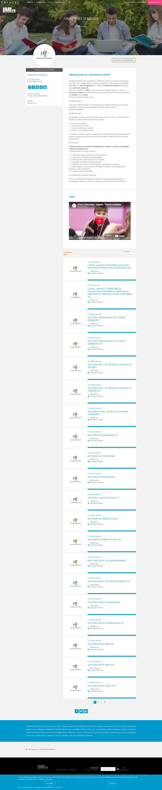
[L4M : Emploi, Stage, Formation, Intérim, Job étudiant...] (9, 10)
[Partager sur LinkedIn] (86, 711)
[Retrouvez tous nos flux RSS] (18, 2)
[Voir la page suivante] (105, 702)
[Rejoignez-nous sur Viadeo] (13, 2)
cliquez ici (59, 787)
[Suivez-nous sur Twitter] (5, 2)
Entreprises (60, 2)
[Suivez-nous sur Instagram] (7, 2)
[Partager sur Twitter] (81, 711)
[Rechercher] (70, 2)
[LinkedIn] (37, 87)
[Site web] (29, 87)
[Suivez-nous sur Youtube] (15, 2)
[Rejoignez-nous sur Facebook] (2, 2)
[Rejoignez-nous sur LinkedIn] (10, 2)
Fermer (144, 776)
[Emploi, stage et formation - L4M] (26, 749)
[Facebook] (33, 87)
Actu (50, 2)
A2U (92, 97)
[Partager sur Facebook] (77, 711)
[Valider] (117, 769)
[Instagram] (41, 87)
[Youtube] (45, 87)
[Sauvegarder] (90, 280)
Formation (40, 2)
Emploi (30, 2)
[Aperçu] (133, 280)
